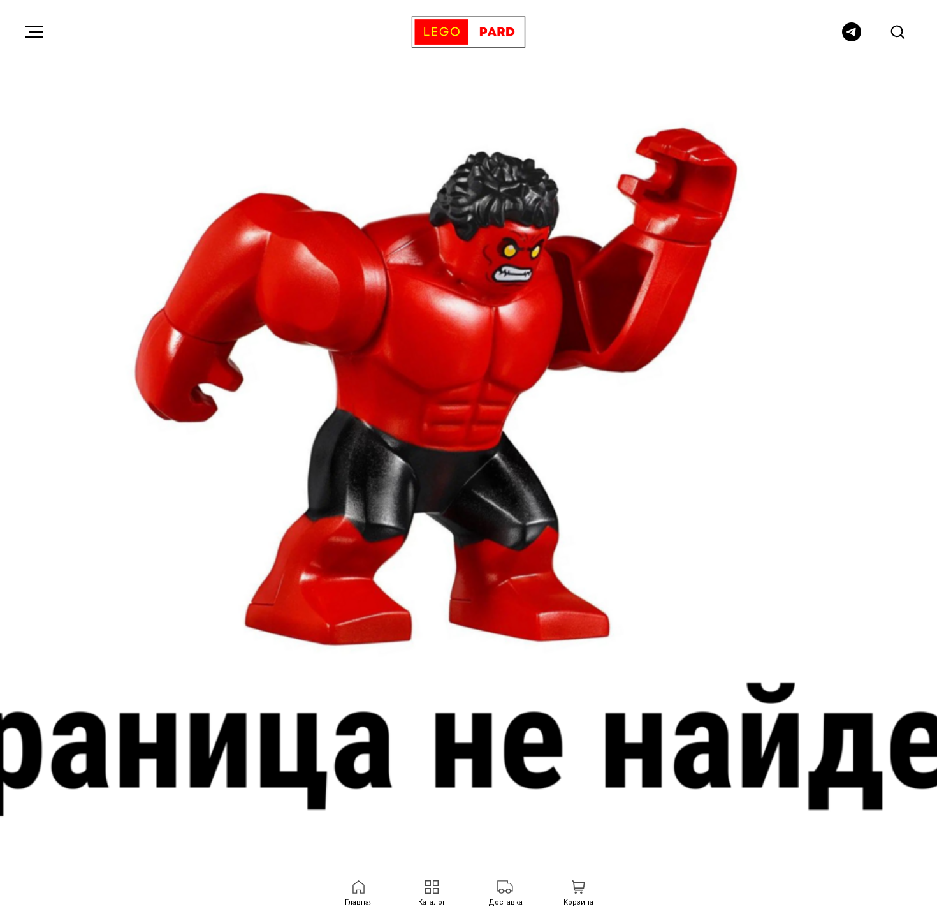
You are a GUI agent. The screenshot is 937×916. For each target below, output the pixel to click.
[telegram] (851, 38)
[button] (897, 31)
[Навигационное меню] (34, 32)
